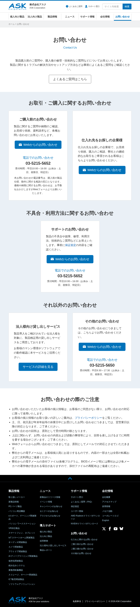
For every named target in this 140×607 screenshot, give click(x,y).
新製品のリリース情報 (50, 497)
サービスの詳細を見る (38, 367)
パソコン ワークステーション (22, 523)
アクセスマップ (109, 502)
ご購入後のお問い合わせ (82, 549)
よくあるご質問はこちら (70, 79)
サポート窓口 (94, 6)
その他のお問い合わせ (81, 553)
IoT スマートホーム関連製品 (21, 537)
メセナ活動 (107, 511)
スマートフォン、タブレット (22, 533)
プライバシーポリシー (88, 417)
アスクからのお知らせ (50, 516)
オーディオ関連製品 (18, 542)
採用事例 (44, 541)
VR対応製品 (14, 528)
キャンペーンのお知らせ (51, 506)
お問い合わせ (122, 16)
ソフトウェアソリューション (22, 584)
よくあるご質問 (75, 6)
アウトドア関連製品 (18, 551)
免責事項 (77, 601)
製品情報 (52, 16)
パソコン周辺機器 (17, 511)
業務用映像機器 (16, 570)
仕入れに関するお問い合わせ (84, 539)
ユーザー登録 (77, 511)
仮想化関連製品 (16, 561)
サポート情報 (87, 16)
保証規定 (70, 245)
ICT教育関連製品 (16, 579)
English (105, 520)
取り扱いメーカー (17, 497)
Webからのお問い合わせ (40, 144)
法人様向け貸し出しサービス (53, 545)
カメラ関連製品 (16, 547)
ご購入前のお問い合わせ (82, 544)
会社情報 (105, 16)
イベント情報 (46, 502)
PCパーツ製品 (15, 506)
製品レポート (46, 550)
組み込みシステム (17, 565)
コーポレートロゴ (110, 516)
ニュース (70, 16)
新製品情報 (14, 502)
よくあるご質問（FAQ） (82, 502)
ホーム (12, 24)
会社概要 (106, 497)
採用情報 (106, 506)
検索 (127, 6)
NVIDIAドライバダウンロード (84, 523)
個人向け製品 (17, 16)
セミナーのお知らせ (49, 511)
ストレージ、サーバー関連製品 (23, 575)
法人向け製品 (35, 16)
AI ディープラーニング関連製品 (23, 556)
